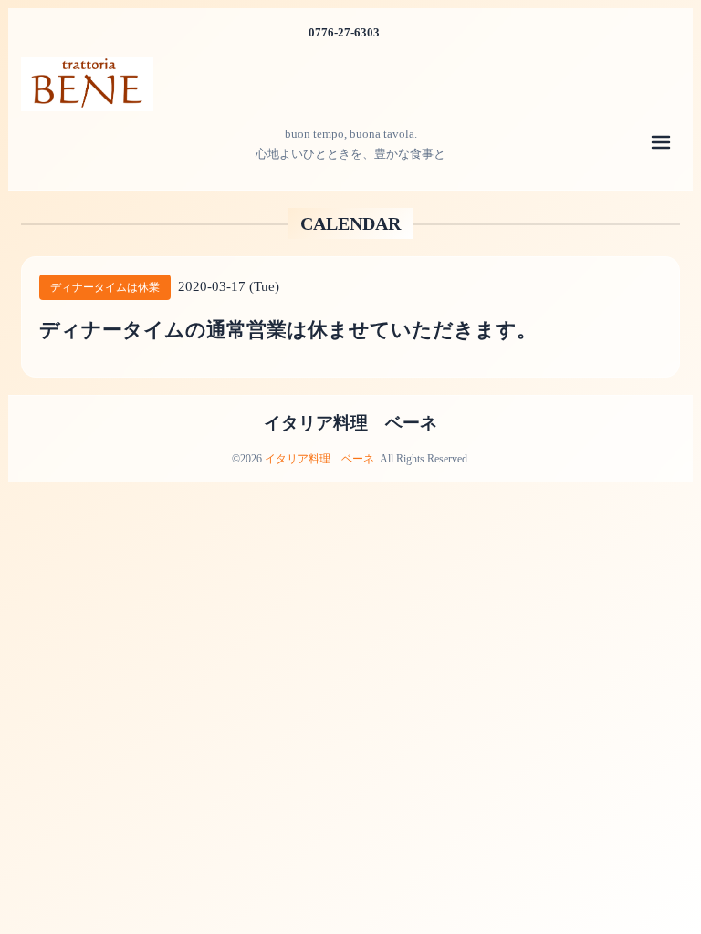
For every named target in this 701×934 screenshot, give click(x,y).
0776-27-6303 (344, 32)
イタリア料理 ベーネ (350, 422)
